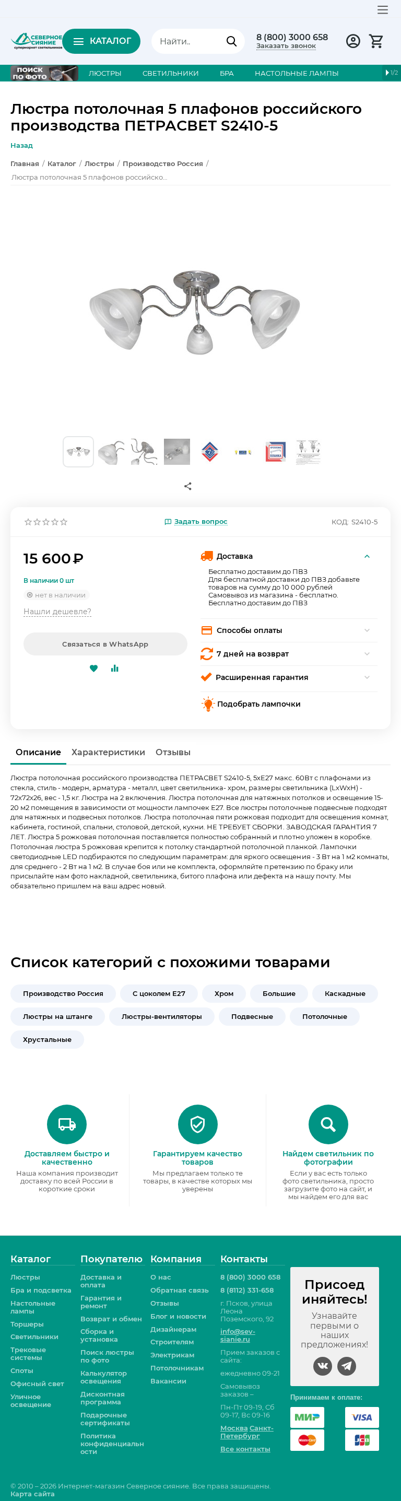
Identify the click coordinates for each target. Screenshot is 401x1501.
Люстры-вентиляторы (162, 1016)
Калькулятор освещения (103, 1377)
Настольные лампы (32, 1307)
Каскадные (345, 993)
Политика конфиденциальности (112, 1444)
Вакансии (168, 1381)
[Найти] (231, 41)
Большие (279, 993)
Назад (21, 145)
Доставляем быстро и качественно (67, 1158)
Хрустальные (47, 1039)
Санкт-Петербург (247, 1432)
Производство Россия (63, 993)
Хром (224, 993)
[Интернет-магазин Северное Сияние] (36, 40)
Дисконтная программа (102, 1398)
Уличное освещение (30, 1400)
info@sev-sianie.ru (237, 1335)
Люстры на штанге (57, 1016)
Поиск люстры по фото (107, 1356)
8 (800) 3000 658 (292, 37)
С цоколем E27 (159, 993)
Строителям (172, 1342)
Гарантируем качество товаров (197, 1158)
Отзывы (164, 1303)
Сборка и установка (99, 1335)
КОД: (340, 522)
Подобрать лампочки (259, 704)
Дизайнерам (173, 1329)
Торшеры (27, 1324)
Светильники (34, 1336)
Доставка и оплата (101, 1281)
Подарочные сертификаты (105, 1419)
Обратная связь (179, 1290)
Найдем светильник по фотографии (328, 1158)
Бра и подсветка (41, 1290)
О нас (160, 1277)
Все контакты (245, 1449)
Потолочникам (177, 1368)
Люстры (25, 1277)
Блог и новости (178, 1316)
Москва (234, 1428)
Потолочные (324, 1016)
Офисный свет (37, 1383)
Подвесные (252, 1016)
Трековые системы (28, 1353)
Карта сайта (32, 1494)
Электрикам (172, 1355)
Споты (21, 1370)
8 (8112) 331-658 (247, 1290)
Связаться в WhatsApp (105, 644)
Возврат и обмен (111, 1319)
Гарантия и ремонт (101, 1302)
